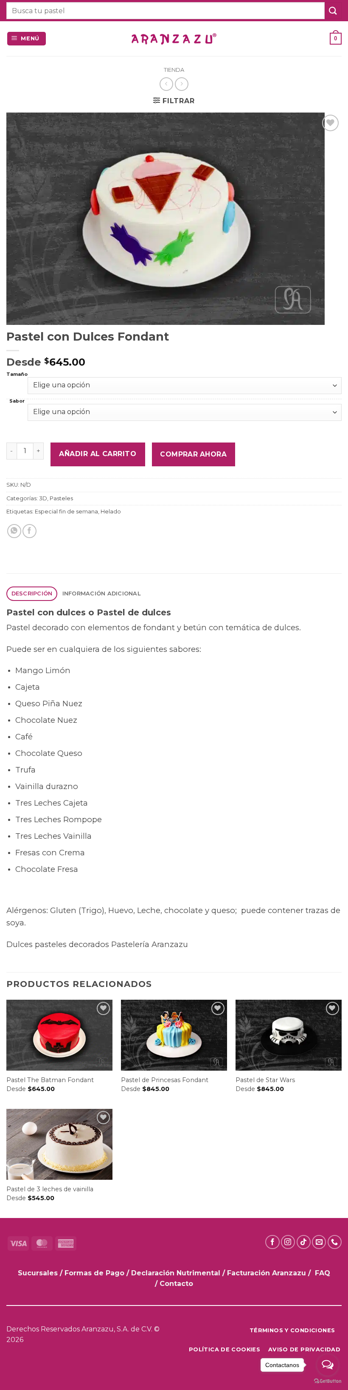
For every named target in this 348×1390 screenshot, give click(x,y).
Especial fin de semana (66, 511)
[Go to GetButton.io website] (327, 1381)
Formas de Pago (94, 1273)
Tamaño (17, 374)
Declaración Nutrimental (175, 1273)
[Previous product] (181, 83)
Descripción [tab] (32, 593)
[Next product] (166, 83)
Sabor (17, 401)
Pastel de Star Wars (265, 1080)
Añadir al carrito (97, 454)
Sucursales (39, 1273)
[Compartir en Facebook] (29, 531)
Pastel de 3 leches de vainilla (49, 1189)
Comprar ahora (193, 454)
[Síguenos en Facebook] (272, 1242)
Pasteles (61, 498)
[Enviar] (333, 10)
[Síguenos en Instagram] (288, 1242)
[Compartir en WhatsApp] (14, 531)
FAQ (322, 1273)
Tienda (174, 70)
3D (43, 498)
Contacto (176, 1284)
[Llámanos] (335, 1242)
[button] (26, 39)
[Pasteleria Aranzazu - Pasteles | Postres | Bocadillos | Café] (174, 39)
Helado (111, 511)
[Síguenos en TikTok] (304, 1242)
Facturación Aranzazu (266, 1273)
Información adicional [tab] (101, 593)
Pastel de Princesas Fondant (164, 1080)
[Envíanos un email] (319, 1242)
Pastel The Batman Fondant (50, 1080)
